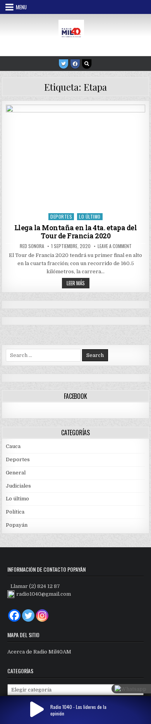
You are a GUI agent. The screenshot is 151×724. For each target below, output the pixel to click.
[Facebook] (75, 64)
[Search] (86, 64)
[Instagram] (42, 615)
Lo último (90, 216)
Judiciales (18, 486)
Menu (21, 7)
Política (15, 512)
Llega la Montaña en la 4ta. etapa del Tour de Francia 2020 (75, 232)
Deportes (61, 216)
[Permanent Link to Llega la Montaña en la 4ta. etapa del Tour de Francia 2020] (75, 157)
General (16, 473)
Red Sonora (32, 246)
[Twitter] (63, 64)
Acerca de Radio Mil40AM (39, 652)
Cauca (13, 446)
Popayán (16, 525)
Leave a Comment (115, 246)
